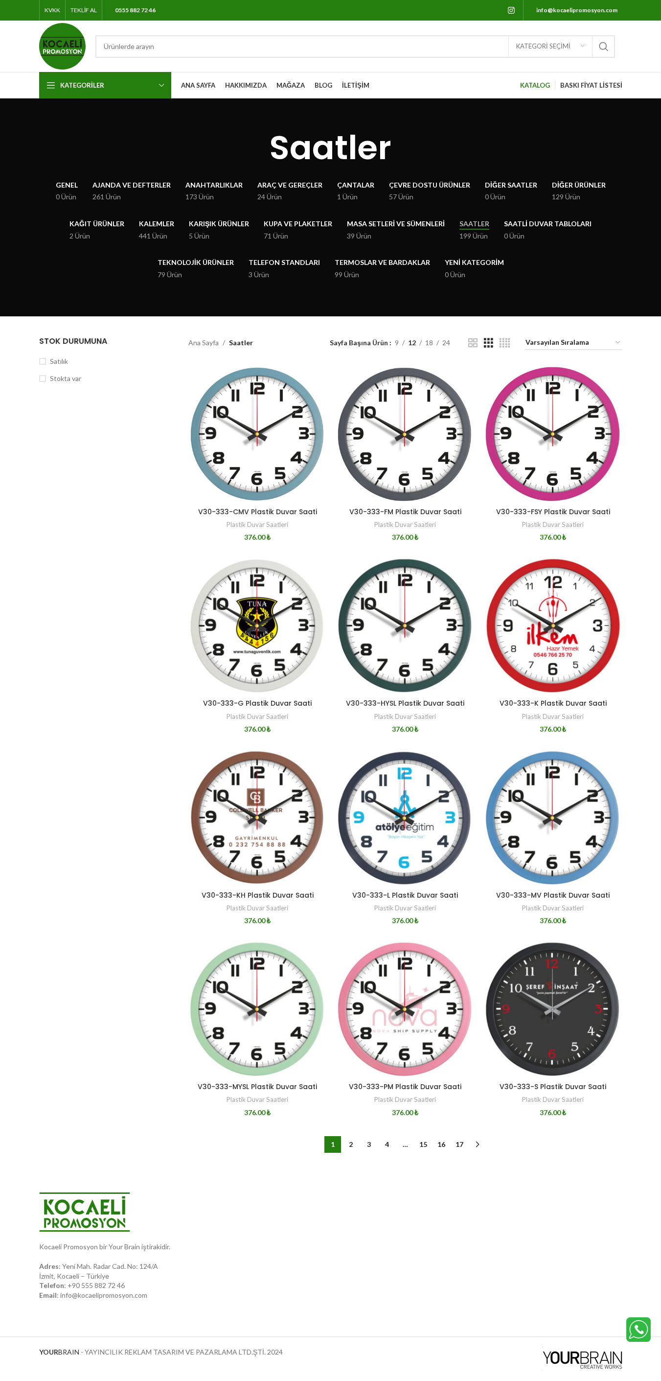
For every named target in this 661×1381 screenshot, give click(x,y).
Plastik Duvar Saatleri (257, 524)
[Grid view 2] (473, 343)
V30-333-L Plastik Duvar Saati (405, 895)
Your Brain (124, 1246)
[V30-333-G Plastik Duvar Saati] (257, 625)
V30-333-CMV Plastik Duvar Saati (257, 512)
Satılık (59, 361)
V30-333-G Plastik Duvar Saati (257, 703)
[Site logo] (62, 45)
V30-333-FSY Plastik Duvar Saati (553, 512)
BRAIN (59, 1352)
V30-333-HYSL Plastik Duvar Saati (405, 703)
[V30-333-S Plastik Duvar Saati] (553, 1009)
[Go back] (257, 148)
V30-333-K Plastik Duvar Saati (553, 703)
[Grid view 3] (488, 343)
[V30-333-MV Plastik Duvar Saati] (553, 817)
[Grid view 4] (505, 343)
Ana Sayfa (203, 342)
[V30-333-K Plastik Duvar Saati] (553, 625)
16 (441, 1144)
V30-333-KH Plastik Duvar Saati (258, 895)
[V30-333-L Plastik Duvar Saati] (405, 817)
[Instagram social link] (511, 10)
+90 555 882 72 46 (96, 1285)
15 (423, 1144)
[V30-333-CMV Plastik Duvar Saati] (257, 434)
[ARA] (604, 46)
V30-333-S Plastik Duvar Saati (553, 1087)
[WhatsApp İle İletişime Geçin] (638, 1329)
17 (459, 1144)
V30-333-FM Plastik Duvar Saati (405, 512)
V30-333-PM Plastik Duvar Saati (405, 1087)
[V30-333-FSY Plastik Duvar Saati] (553, 434)
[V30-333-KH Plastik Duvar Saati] (257, 817)
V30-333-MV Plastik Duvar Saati (553, 895)
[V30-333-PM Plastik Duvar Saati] (405, 1009)
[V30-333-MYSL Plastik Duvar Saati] (257, 1009)
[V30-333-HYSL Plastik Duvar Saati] (405, 625)
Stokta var (65, 378)
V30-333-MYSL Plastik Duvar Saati (257, 1087)
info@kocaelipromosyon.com (103, 1295)
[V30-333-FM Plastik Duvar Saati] (405, 434)
